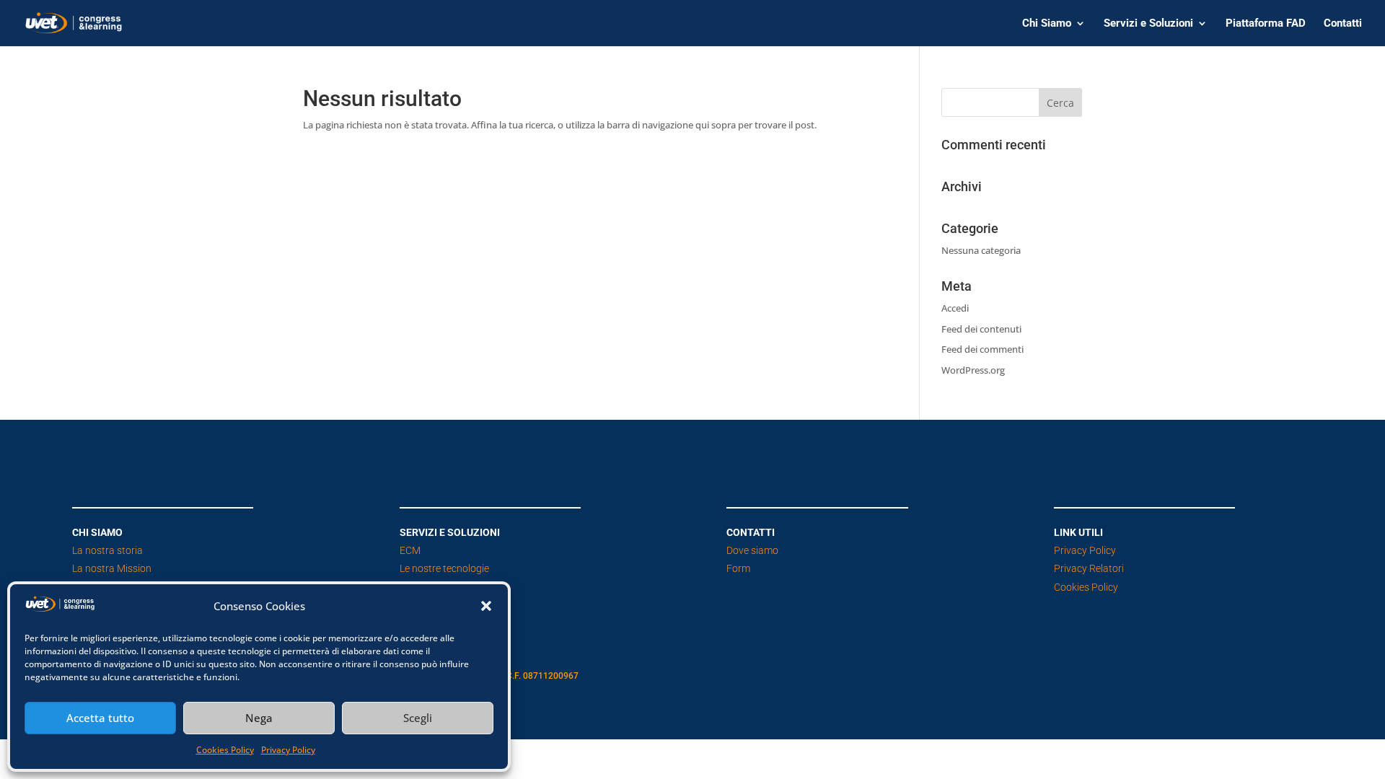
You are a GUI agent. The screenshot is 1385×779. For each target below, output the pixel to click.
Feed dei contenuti (981, 328)
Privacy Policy (288, 750)
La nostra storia (107, 550)
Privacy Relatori (1089, 568)
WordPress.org (973, 370)
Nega (259, 717)
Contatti (1343, 24)
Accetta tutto (100, 717)
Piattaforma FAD (1266, 24)
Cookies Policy (225, 750)
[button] (486, 606)
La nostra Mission (111, 568)
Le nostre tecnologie (444, 568)
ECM (410, 550)
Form (738, 568)
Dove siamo (752, 550)
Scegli (417, 717)
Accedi (955, 308)
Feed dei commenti (982, 349)
